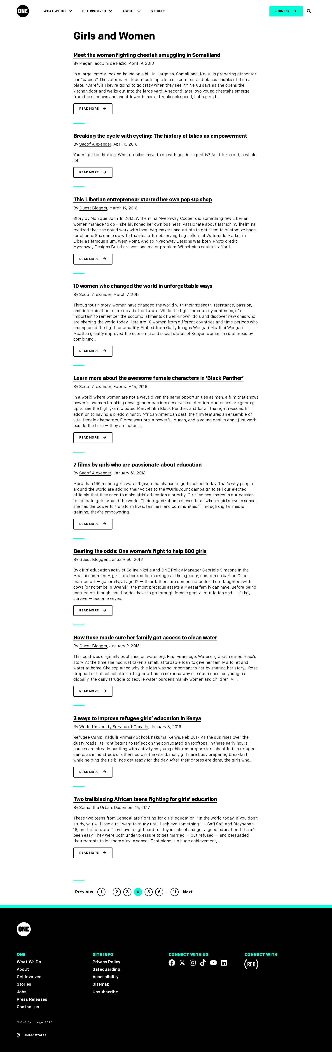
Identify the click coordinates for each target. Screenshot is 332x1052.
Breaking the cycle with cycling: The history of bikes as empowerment (160, 136)
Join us (282, 11)
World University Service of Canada (113, 727)
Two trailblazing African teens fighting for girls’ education (145, 799)
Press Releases (32, 999)
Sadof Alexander (95, 144)
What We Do (54, 11)
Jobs (22, 992)
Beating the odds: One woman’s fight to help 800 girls (139, 551)
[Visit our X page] (182, 962)
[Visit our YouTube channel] (213, 962)
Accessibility (105, 977)
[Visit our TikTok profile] (203, 962)
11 (174, 892)
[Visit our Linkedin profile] (223, 962)
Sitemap (101, 984)
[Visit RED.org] (251, 965)
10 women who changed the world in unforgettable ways (143, 286)
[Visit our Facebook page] (171, 962)
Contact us (28, 1007)
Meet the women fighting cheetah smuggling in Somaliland (146, 55)
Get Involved (94, 11)
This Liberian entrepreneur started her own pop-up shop (142, 199)
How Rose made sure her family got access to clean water (145, 637)
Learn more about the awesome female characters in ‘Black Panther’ (158, 378)
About (128, 11)
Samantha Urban (95, 807)
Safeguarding (106, 969)
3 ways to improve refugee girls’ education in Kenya (137, 718)
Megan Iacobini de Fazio (102, 63)
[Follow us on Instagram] (192, 962)
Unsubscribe (105, 992)
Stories (158, 11)
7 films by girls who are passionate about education (137, 465)
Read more (89, 109)
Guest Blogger (93, 208)
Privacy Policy (106, 962)
